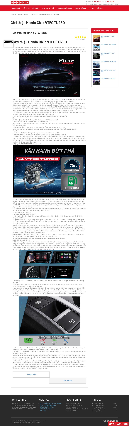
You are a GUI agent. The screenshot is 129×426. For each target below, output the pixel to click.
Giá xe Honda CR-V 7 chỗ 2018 (107, 54)
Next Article (68, 380)
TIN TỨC (91, 8)
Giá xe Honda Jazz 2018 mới (108, 45)
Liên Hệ (99, 8)
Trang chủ (16, 8)
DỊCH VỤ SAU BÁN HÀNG (64, 8)
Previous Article (31, 374)
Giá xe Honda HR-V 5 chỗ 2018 (107, 37)
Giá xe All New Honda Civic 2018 (108, 71)
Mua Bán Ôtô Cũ (48, 8)
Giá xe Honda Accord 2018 (108, 78)
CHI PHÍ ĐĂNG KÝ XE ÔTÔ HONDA (50, 403)
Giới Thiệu (26, 8)
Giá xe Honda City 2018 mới (108, 62)
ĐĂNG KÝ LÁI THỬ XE (47, 407)
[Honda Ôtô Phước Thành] (20, 2)
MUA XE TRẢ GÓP (80, 8)
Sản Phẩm (35, 8)
